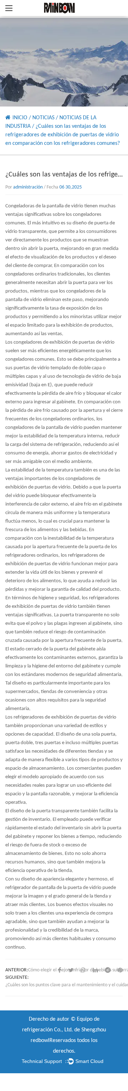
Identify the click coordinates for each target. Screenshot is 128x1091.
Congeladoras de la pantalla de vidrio (44, 206)
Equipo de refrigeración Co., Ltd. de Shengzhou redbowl (64, 1029)
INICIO (19, 118)
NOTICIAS (43, 118)
